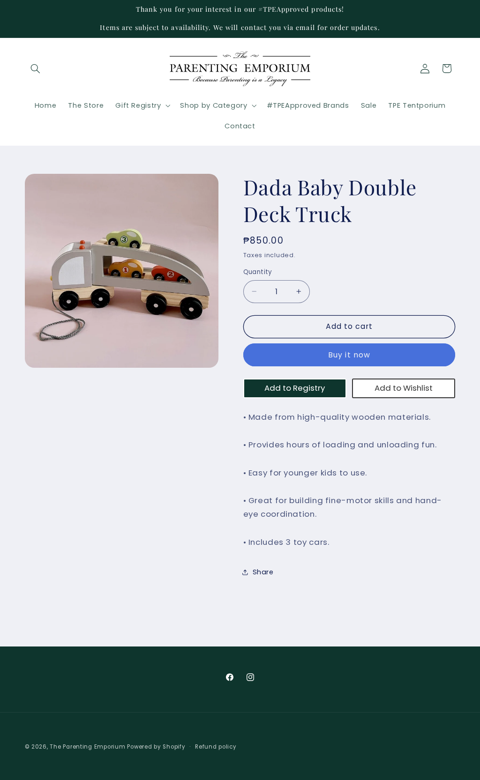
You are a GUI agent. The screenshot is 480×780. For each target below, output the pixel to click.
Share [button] (263, 572)
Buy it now (349, 354)
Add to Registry (294, 388)
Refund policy (216, 746)
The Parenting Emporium (87, 746)
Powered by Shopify (156, 746)
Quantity (257, 271)
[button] (35, 68)
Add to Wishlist (404, 388)
